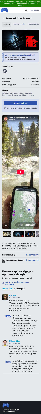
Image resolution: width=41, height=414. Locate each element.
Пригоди (28, 93)
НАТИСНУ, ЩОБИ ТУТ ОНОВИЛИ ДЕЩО (22, 108)
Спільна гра (16, 95)
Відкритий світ (28, 95)
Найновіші (7, 289)
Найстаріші (19, 289)
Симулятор (6, 95)
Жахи (22, 93)
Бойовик (5, 93)
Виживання (14, 93)
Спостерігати (21, 103)
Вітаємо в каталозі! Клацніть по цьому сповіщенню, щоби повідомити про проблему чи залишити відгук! (20, 3)
